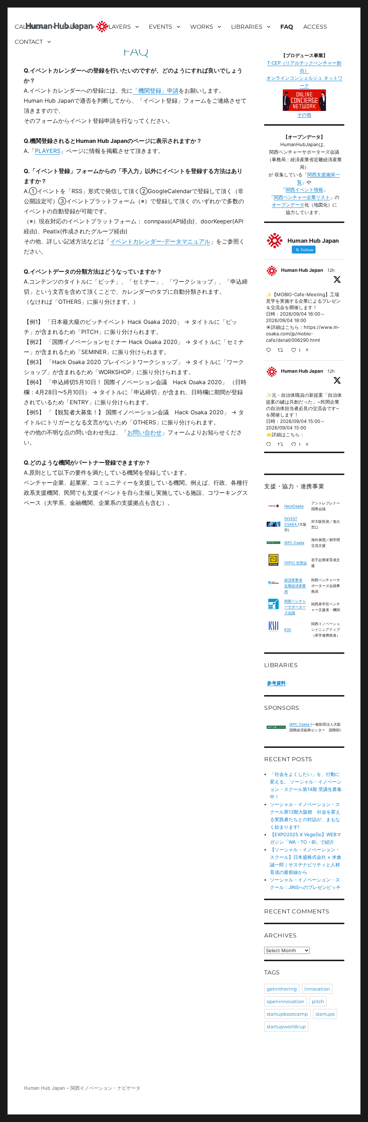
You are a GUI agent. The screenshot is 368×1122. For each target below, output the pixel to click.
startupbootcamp (287, 1014)
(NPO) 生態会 (295, 562)
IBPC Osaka (294, 542)
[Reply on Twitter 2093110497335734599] (270, 350)
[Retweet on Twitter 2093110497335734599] (282, 350)
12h (331, 270)
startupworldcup (286, 1026)
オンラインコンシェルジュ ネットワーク (304, 81)
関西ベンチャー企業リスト (302, 197)
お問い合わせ (144, 432)
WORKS (201, 26)
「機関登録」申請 (156, 90)
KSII (287, 629)
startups (325, 1014)
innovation (317, 989)
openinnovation (285, 1001)
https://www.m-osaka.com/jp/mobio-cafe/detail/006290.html (303, 333)
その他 (304, 114)
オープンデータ (288, 205)
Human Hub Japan (302, 270)
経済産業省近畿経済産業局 (295, 585)
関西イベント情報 (304, 189)
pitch (318, 1001)
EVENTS (160, 26)
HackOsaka (294, 506)
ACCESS (315, 26)
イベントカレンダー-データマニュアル (160, 241)
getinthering (282, 989)
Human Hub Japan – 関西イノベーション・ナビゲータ (82, 1088)
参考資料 (276, 683)
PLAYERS (118, 26)
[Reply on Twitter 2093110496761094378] (270, 445)
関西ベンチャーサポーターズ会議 (295, 607)
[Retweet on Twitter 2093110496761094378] (282, 445)
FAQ (286, 26)
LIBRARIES (246, 26)
